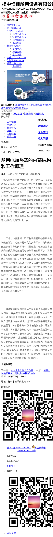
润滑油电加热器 (37, 105)
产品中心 (15, 31)
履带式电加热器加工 (18, 107)
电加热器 (16, 43)
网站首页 (14, 25)
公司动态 (16, 48)
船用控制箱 (18, 40)
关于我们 (14, 28)
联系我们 (14, 63)
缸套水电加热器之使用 (22, 370)
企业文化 (16, 57)
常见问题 (16, 54)
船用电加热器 (19, 34)
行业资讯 (16, 51)
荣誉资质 (15, 60)
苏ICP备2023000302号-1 (19, 447)
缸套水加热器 (19, 37)
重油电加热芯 (22, 105)
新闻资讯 (13, 46)
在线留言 (16, 66)
